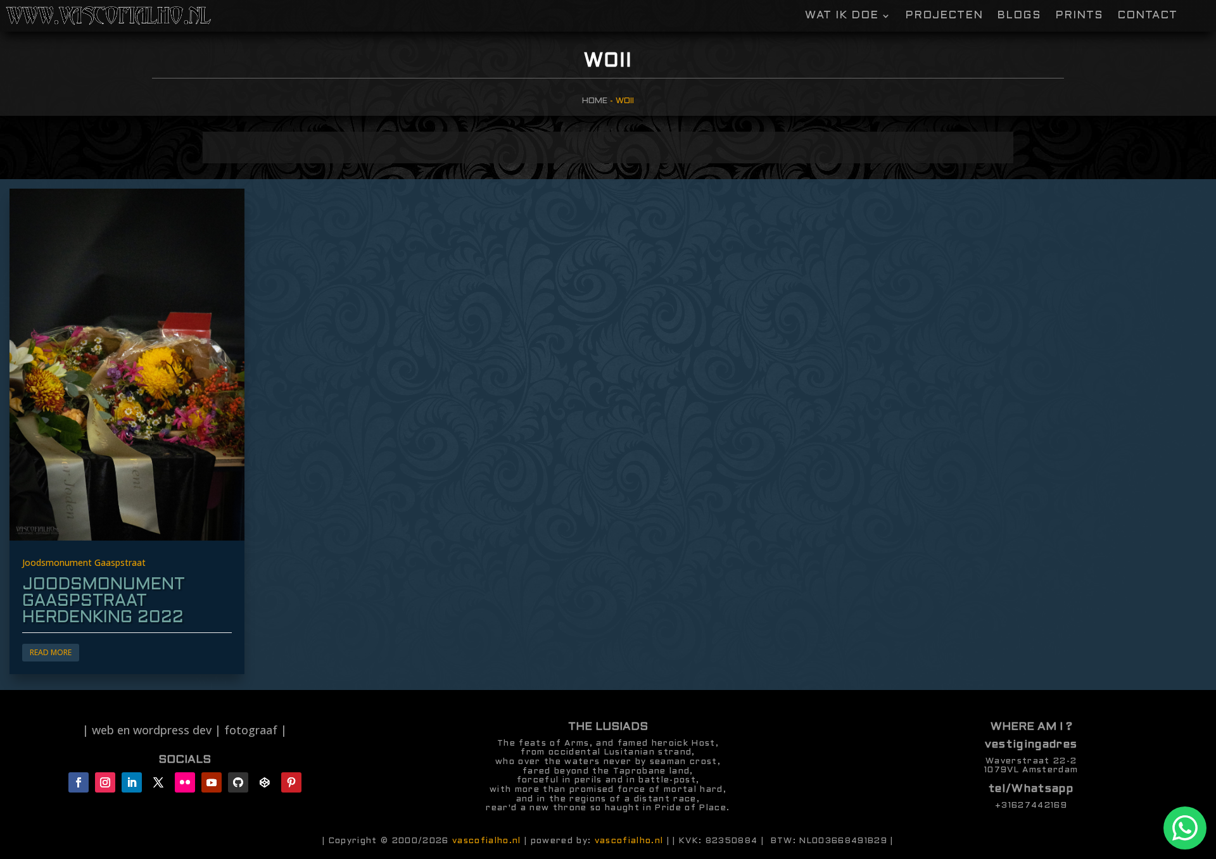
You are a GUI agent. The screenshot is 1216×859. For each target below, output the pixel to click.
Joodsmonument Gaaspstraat (84, 562)
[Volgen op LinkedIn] (132, 782)
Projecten (944, 16)
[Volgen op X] (158, 782)
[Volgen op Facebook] (78, 782)
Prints (1079, 16)
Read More (51, 652)
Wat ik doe (841, 16)
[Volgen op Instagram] (105, 782)
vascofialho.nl (486, 841)
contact (1147, 16)
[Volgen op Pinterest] (291, 782)
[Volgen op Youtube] (211, 782)
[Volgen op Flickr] (185, 782)
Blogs (1019, 16)
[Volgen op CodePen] (265, 782)
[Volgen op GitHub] (238, 782)
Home (594, 101)
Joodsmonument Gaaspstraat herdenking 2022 (103, 601)
